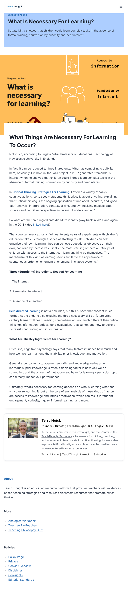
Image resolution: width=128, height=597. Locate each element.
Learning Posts (17, 15)
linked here (40, 224)
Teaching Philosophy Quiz (25, 530)
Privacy (13, 561)
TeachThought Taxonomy (57, 436)
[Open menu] (121, 6)
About (8, 478)
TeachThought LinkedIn (76, 454)
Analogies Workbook (22, 521)
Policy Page (16, 557)
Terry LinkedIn (50, 454)
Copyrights (15, 575)
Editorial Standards (21, 579)
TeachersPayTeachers (23, 525)
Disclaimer (15, 570)
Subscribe (100, 454)
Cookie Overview (19, 566)
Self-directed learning (24, 311)
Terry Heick (51, 420)
